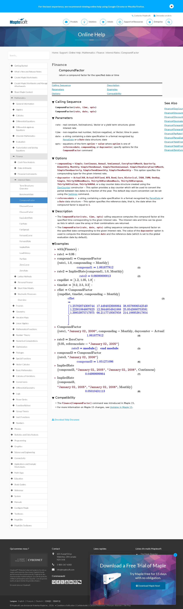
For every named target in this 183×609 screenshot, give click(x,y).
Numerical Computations (27, 341)
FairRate (23, 223)
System (17, 496)
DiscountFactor (26, 212)
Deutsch (39, 601)
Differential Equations (25, 121)
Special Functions (23, 358)
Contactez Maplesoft (142, 15)
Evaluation (20, 142)
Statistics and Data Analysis (26, 434)
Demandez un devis (164, 15)
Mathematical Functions (26, 329)
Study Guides (20, 484)
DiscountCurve (26, 206)
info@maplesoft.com (65, 569)
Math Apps (19, 472)
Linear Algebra (22, 323)
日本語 (48, 601)
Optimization (21, 347)
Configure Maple (21, 508)
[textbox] (68, 249)
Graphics (18, 446)
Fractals (19, 305)
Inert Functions (23, 417)
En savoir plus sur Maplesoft (20, 585)
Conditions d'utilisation (65, 605)
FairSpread (24, 229)
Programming (20, 440)
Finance (19, 156)
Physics (17, 429)
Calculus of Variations (25, 376)
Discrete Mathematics (25, 136)
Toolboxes (18, 514)
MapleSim (18, 519)
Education (18, 478)
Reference (18, 490)
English (21, 601)
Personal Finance (25, 282)
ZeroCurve (24, 264)
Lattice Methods (25, 276)
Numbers (20, 423)
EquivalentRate (26, 218)
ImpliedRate (25, 247)
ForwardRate (25, 241)
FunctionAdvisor (23, 405)
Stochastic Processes (27, 294)
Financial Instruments (27, 174)
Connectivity (19, 458)
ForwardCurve (26, 235)
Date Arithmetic (25, 168)
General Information (25, 104)
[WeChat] (79, 582)
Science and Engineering (24, 452)
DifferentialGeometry (25, 388)
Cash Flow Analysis (26, 162)
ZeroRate (24, 270)
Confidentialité (82, 605)
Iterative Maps (22, 317)
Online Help (75, 52)
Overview (22, 300)
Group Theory (22, 411)
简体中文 (57, 601)
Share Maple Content (23, 92)
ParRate (23, 259)
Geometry (20, 311)
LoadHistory (25, 253)
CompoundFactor (27, 200)
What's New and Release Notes (27, 71)
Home (55, 52)
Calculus (20, 115)
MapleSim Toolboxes (23, 525)
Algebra (19, 109)
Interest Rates (24, 180)
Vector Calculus (23, 364)
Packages (20, 352)
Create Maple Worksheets (25, 77)
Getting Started (21, 65)
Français (30, 601)
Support (64, 52)
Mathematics (20, 98)
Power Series (21, 399)
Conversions (21, 382)
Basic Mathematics (24, 370)
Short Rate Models (26, 288)
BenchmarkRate (26, 194)
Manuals (18, 502)
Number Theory (23, 335)
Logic (18, 393)
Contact (56, 548)
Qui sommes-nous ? (19, 548)
